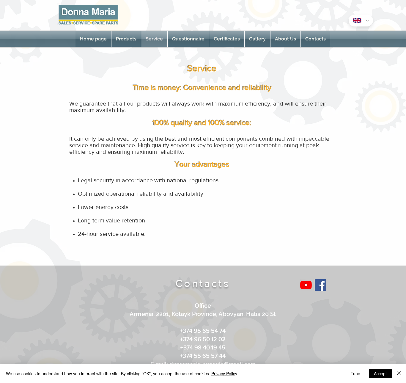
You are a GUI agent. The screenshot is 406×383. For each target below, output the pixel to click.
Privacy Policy (224, 373)
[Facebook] (320, 285)
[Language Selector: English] (361, 20)
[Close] (398, 373)
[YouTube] (306, 285)
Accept (380, 373)
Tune (355, 373)
